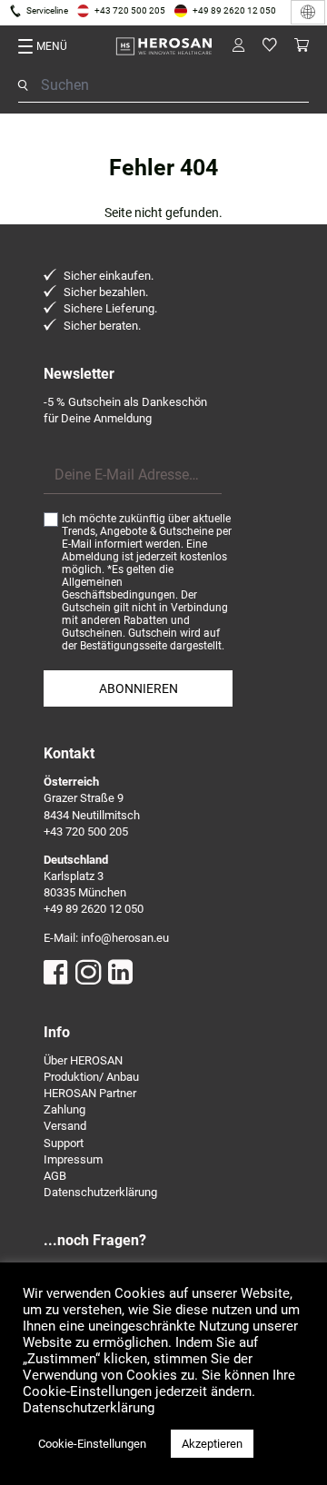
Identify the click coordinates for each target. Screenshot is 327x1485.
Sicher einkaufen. (109, 275)
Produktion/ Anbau (91, 1077)
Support (64, 1143)
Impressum (73, 1159)
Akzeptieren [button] (212, 1443)
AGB (55, 1176)
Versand (65, 1126)
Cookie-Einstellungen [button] (92, 1443)
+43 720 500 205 (129, 10)
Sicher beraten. (102, 325)
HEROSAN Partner (90, 1093)
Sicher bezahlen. (106, 292)
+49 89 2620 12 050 (234, 10)
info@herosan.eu (125, 938)
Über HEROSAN (83, 1060)
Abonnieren (138, 688)
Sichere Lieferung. (110, 308)
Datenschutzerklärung (100, 1192)
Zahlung (64, 1109)
